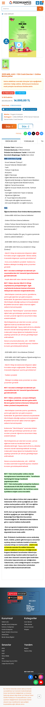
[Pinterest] (37, 133)
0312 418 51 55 (32, 602)
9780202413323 (15, 105)
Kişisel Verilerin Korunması (10, 632)
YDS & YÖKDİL (5, 656)
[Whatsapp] (25, 133)
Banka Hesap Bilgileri (8, 637)
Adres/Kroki (5, 634)
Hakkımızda (5, 622)
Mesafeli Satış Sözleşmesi (9, 624)
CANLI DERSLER (9, 14)
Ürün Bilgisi (11, 141)
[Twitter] (33, 133)
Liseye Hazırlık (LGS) (8, 663)
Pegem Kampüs (16, 114)
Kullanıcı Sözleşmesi (8, 627)
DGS (3, 658)
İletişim (26, 648)
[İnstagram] (41, 677)
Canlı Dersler (28, 622)
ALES (3, 653)
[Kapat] (39, 696)
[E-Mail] (41, 133)
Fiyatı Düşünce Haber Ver (12, 109)
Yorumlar (29, 141)
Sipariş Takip (28, 651)
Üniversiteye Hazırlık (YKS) (9, 661)
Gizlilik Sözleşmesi (7, 629)
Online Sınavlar (28, 627)
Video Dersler (28, 624)
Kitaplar (26, 629)
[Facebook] (29, 133)
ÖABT (3, 651)
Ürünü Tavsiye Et (31, 109)
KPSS (3, 648)
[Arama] (40, 8)
